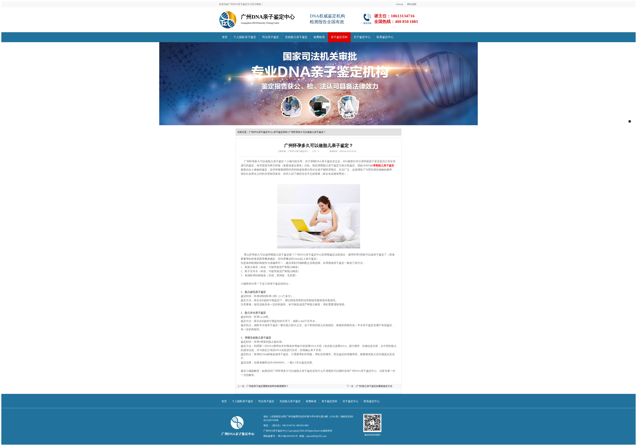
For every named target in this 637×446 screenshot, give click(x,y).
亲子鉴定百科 (339, 37)
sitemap (399, 4)
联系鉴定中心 (385, 37)
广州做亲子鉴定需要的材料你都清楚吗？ (267, 386)
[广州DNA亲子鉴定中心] (228, 12)
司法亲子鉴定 (270, 37)
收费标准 (319, 37)
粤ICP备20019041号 (287, 436)
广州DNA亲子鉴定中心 (260, 132)
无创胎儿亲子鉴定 (296, 37)
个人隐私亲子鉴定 (245, 37)
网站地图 (411, 4)
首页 (225, 37)
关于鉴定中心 (362, 37)
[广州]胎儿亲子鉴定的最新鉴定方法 (374, 386)
